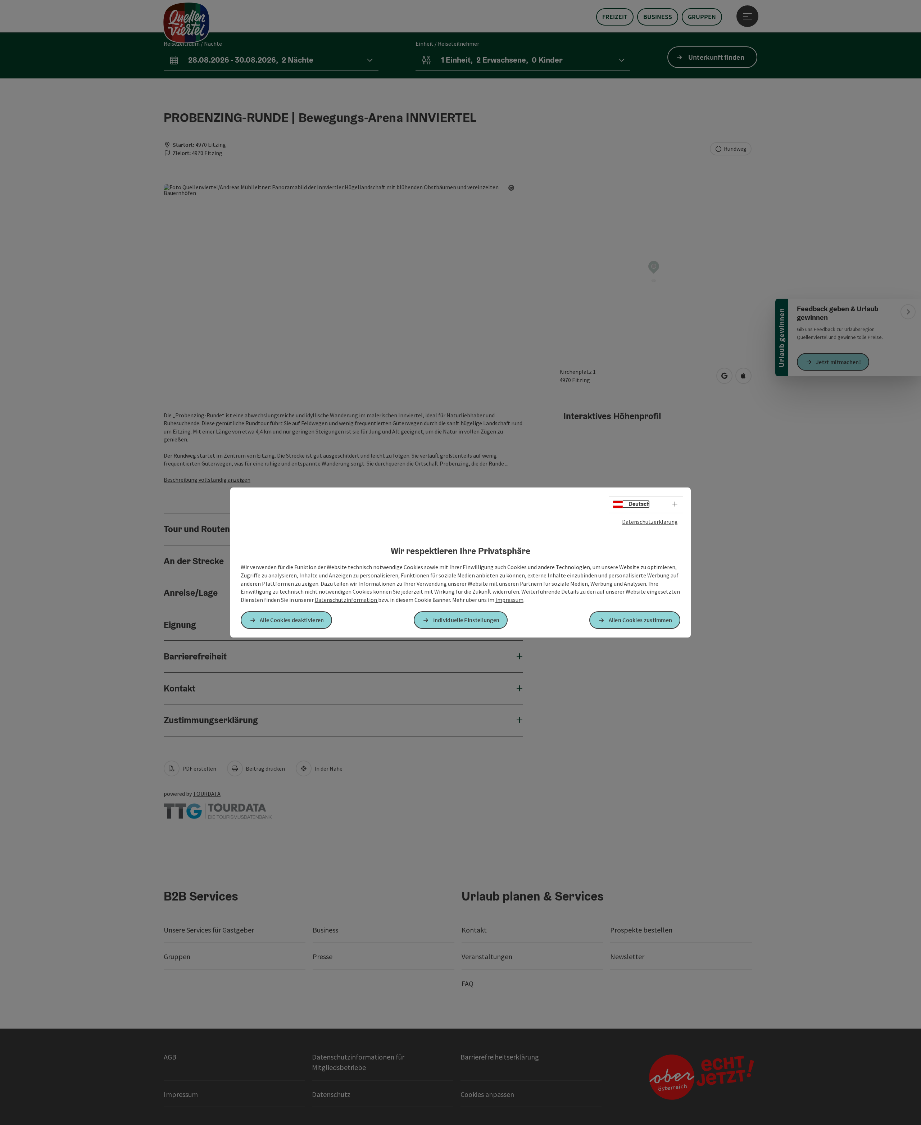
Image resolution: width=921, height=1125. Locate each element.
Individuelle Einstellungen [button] (466, 619)
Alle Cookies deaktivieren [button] (292, 619)
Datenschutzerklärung (650, 521)
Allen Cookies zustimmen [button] (640, 619)
